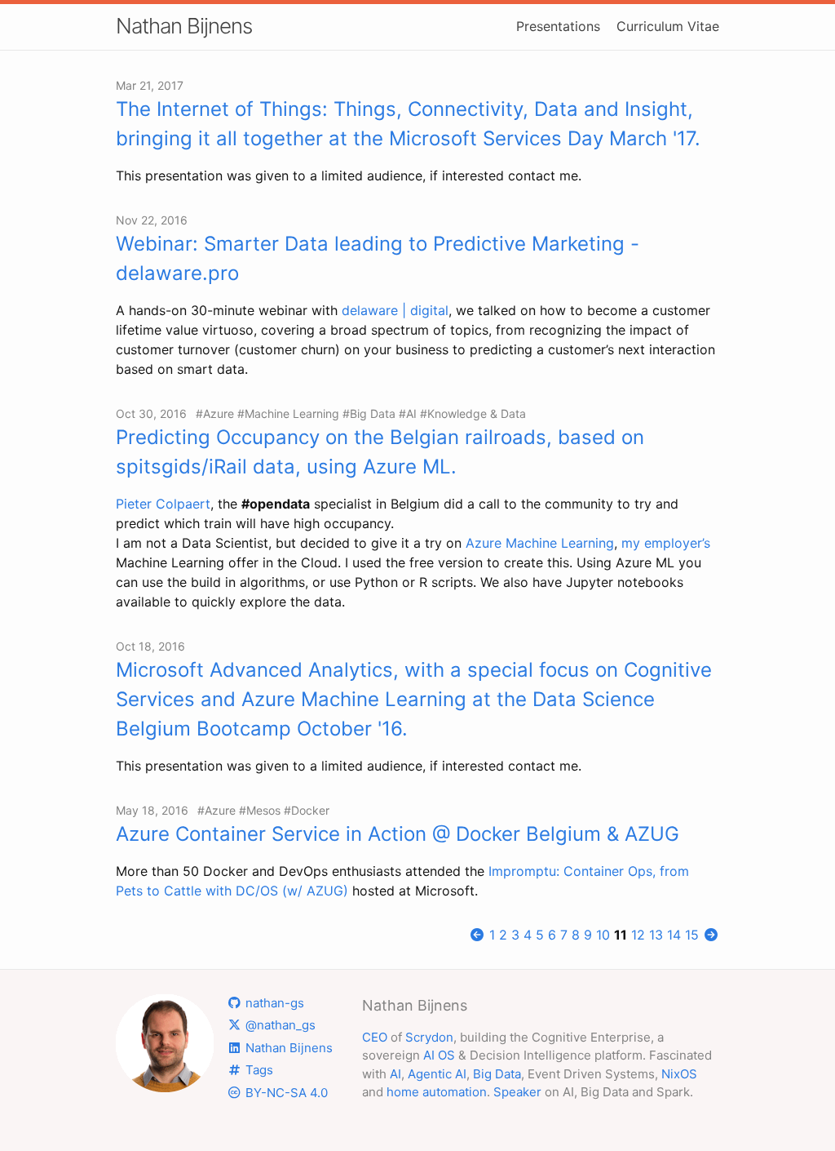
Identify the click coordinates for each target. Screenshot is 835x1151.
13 (656, 935)
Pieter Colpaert (163, 504)
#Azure (215, 413)
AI (395, 1074)
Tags (257, 1070)
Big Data (497, 1074)
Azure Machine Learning (540, 543)
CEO (374, 1037)
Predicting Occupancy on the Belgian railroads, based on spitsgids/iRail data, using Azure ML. (380, 451)
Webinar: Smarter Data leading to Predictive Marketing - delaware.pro (377, 258)
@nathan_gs (279, 1025)
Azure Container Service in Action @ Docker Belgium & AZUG (397, 834)
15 (692, 935)
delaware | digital (395, 310)
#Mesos (260, 810)
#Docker (306, 810)
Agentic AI (437, 1074)
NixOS (679, 1074)
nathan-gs (273, 1003)
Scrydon (429, 1037)
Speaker (517, 1092)
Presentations (558, 26)
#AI (408, 413)
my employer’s (665, 543)
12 (638, 935)
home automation (437, 1092)
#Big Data (368, 413)
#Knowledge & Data (473, 413)
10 (603, 935)
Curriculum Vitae (667, 26)
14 (674, 935)
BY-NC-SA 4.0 (285, 1092)
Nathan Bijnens (184, 25)
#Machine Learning (288, 413)
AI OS (439, 1055)
